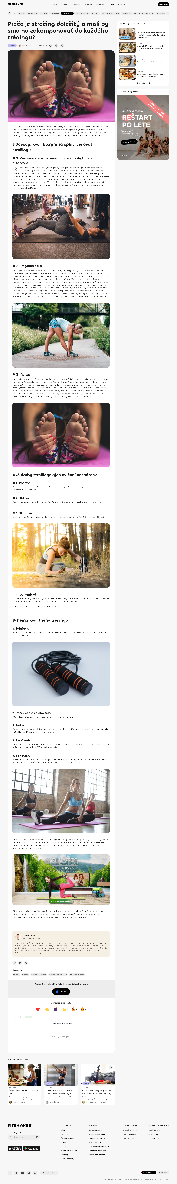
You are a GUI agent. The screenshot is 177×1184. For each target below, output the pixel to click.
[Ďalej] (167, 13)
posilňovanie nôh (30, 732)
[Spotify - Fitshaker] (28, 1173)
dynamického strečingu (30, 606)
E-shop (121, 4)
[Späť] (15, 13)
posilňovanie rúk (75, 729)
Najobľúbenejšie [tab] (139, 24)
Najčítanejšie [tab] (125, 24)
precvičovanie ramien (93, 729)
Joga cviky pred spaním (31, 917)
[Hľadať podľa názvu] (9, 13)
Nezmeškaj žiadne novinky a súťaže (22, 1133)
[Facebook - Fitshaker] (10, 1173)
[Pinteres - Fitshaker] (35, 1173)
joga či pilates (81, 845)
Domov (54, 4)
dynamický (68, 717)
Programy (65, 4)
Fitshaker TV (101, 4)
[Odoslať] (36, 1137)
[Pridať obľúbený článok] (50, 46)
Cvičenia (76, 4)
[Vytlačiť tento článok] (56, 46)
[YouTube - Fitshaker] (22, 1173)
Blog (112, 4)
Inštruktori (87, 4)
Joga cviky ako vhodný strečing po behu (80, 911)
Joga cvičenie (46, 914)
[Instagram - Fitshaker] (16, 1173)
